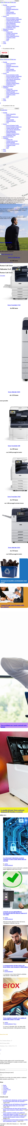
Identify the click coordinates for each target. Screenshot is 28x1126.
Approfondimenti (8, 865)
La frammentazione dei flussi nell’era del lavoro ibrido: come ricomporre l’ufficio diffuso (15, 966)
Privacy (5, 1092)
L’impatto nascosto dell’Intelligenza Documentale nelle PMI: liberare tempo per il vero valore (15, 913)
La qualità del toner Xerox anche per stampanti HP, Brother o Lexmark (12, 811)
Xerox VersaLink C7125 (14, 305)
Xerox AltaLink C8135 (14, 547)
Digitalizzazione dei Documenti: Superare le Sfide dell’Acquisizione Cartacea (15, 1120)
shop (16, 209)
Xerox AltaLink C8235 (14, 392)
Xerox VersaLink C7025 (14, 496)
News (14, 1024)
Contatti (5, 1091)
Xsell (4, 1093)
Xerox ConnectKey (6, 242)
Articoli (5, 1086)
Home (4, 1085)
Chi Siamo (5, 1088)
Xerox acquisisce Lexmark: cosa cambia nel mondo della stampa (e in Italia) (14, 1018)
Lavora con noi (7, 1089)
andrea (6, 864)
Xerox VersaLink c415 (14, 257)
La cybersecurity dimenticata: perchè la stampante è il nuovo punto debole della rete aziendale (14, 859)
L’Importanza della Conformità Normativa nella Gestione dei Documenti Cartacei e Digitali (14, 1116)
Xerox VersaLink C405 (14, 445)
